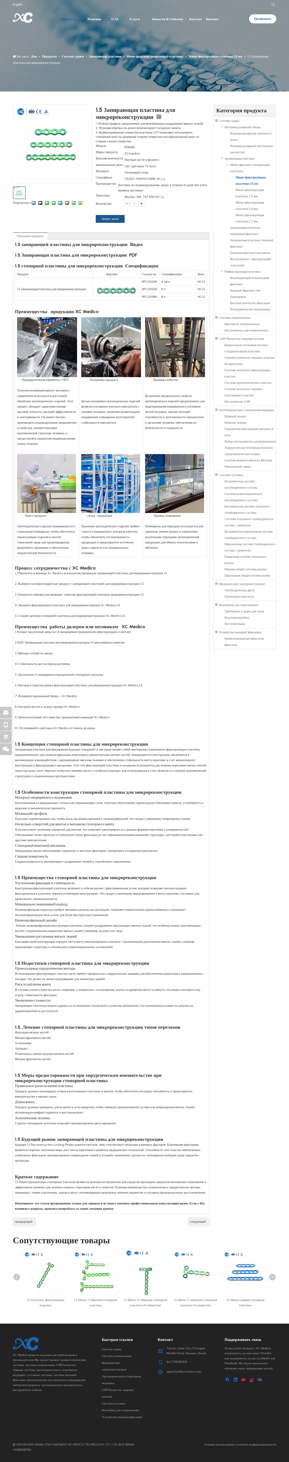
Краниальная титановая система (246, 345)
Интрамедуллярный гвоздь (242, 127)
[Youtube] (244, 1380)
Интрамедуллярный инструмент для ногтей (251, 149)
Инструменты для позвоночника (246, 330)
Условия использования (219, 1444)
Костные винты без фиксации (250, 303)
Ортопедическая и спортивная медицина (246, 410)
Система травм (229, 121)
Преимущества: (106, 184)
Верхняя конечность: (109, 158)
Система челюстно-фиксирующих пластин (248, 373)
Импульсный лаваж (238, 466)
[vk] (260, 1380)
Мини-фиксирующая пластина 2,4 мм (250, 206)
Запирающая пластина (240, 158)
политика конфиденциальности (256, 1444)
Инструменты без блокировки (250, 309)
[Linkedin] (236, 1380)
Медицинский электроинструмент (242, 584)
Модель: (101, 146)
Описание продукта (30, 236)
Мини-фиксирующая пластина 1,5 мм (251, 181)
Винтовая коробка (237, 617)
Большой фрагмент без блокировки (245, 294)
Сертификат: (104, 177)
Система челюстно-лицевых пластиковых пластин (244, 392)
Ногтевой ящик (235, 624)
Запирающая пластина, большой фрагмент (251, 243)
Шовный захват (235, 416)
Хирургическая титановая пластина (249, 448)
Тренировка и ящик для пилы (244, 611)
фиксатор (231, 645)
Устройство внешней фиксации (240, 632)
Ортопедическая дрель (240, 590)
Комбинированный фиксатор (244, 638)
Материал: (103, 171)
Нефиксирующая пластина (242, 271)
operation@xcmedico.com (184, 1371)
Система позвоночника (234, 318)
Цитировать (262, 19)
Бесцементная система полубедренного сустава (241, 484)
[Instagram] (252, 1380)
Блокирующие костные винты (250, 253)
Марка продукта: (107, 152)
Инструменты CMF (238, 401)
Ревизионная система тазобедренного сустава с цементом (250, 547)
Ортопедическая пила (239, 596)
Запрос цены (110, 219)
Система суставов (231, 475)
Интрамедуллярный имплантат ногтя (251, 137)
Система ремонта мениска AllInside (248, 460)
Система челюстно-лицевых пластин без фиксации (250, 361)
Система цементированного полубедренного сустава (243, 497)
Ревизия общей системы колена (246, 569)
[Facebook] (228, 1380)
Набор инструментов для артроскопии (250, 441)
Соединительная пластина (242, 351)
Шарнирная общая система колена (248, 575)
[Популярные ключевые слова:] (273, 5)
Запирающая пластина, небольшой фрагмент (245, 231)
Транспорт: (103, 195)
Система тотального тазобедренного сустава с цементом (249, 522)
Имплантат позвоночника (242, 324)
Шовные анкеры (236, 422)
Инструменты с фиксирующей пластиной (250, 262)
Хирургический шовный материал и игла (249, 432)
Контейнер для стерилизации (238, 605)
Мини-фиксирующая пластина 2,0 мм (250, 193)
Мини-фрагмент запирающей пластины (250, 168)
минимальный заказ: (109, 165)
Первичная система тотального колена (245, 560)
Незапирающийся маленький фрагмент (249, 281)
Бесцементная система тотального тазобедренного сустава (247, 510)
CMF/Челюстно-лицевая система (241, 339)
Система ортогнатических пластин (248, 383)
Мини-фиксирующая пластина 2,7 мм (250, 218)
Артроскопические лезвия (242, 454)
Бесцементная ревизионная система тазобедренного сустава (248, 535)
